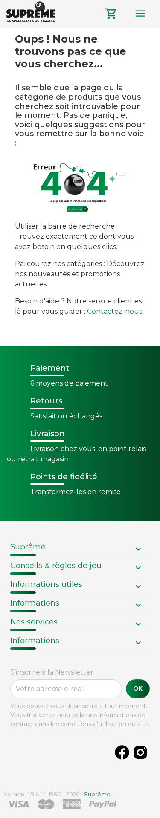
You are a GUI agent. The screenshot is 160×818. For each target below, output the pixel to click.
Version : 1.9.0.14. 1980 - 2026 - (57, 794)
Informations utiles (46, 584)
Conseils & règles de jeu (56, 565)
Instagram (140, 752)
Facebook (122, 752)
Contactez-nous (114, 311)
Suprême (28, 547)
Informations (34, 603)
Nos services (34, 621)
